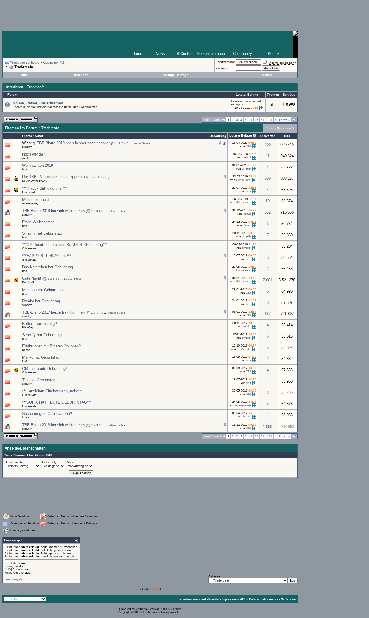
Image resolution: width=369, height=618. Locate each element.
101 (269, 119)
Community (242, 53)
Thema (27, 136)
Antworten (267, 136)
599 (268, 178)
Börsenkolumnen (211, 53)
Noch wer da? (33, 154)
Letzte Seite (141, 143)
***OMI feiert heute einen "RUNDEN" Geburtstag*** (64, 244)
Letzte (284, 119)
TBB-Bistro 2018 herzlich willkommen (53, 211)
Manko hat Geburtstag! (41, 357)
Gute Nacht (31, 278)
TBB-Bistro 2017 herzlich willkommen (53, 312)
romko (26, 158)
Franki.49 (28, 282)
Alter (70, 462)
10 (268, 201)
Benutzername (225, 61)
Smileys (10, 566)
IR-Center (183, 53)
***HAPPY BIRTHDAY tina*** (46, 256)
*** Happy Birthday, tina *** (44, 188)
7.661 (267, 280)
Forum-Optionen (278, 128)
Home (137, 53)
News (160, 53)
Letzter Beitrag (240, 135)
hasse (26, 349)
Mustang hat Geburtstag (42, 290)
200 (268, 145)
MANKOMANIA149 (34, 180)
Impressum (230, 599)
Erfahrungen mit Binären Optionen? (51, 346)
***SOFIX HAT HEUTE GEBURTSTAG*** (56, 402)
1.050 (267, 426)
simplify (27, 146)
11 (250, 119)
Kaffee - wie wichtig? (39, 323)
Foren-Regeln (14, 579)
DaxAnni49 (244, 349)
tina (24, 169)
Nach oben (288, 599)
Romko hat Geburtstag (41, 301)
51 (262, 119)
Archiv (273, 599)
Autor (39, 136)
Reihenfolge (50, 462)
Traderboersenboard (24, 62)
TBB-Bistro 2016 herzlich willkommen (53, 425)
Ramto (247, 213)
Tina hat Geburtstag (38, 380)
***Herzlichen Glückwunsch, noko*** (52, 391)
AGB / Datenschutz (253, 599)
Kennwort (222, 68)
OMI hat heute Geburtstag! (44, 368)
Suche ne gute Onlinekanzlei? (47, 413)
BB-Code (11, 563)
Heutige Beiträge (175, 75)
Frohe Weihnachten (38, 222)
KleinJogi (28, 327)
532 (268, 212)
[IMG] (8, 569)
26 (256, 119)
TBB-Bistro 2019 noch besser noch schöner (73, 143)
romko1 (246, 157)
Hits (287, 136)
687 (268, 314)
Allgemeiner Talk (54, 62)
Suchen (266, 75)
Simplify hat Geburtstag (42, 233)
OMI (248, 145)
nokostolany (30, 203)
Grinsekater (243, 179)
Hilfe (24, 75)
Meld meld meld (35, 199)
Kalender (81, 75)
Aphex (240, 104)
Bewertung (218, 136)
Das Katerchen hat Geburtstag (47, 267)
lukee (25, 417)
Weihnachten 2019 (37, 165)
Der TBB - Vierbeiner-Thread (45, 177)
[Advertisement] (150, 495)
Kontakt (274, 53)
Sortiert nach (13, 462)
